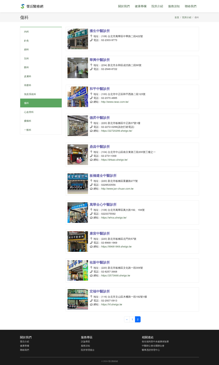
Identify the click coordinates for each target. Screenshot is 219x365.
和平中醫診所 (100, 88)
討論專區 (85, 341)
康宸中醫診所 (100, 233)
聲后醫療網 (34, 6)
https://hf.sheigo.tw (111, 304)
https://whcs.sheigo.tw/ (114, 217)
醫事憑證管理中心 (151, 349)
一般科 (27, 129)
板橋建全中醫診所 (103, 175)
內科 (26, 31)
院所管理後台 (87, 349)
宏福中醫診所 (100, 291)
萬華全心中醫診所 (103, 204)
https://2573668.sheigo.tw (115, 275)
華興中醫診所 (100, 59)
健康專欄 (140, 6)
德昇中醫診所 (100, 117)
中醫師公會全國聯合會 (153, 345)
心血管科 (29, 112)
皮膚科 (27, 76)
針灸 (26, 40)
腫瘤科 (27, 120)
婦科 (26, 49)
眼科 (26, 67)
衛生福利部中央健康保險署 (155, 341)
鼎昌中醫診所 (100, 146)
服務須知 (174, 6)
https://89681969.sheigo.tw (116, 246)
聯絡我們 (190, 6)
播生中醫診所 (100, 30)
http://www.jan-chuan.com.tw (117, 188)
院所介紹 (157, 6)
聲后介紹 (24, 341)
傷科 (26, 103)
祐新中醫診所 (100, 262)
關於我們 (124, 6)
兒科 (26, 58)
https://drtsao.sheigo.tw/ (114, 159)
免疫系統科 (30, 94)
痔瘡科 (27, 85)
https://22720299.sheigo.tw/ (116, 130)
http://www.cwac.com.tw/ (115, 102)
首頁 (177, 17)
